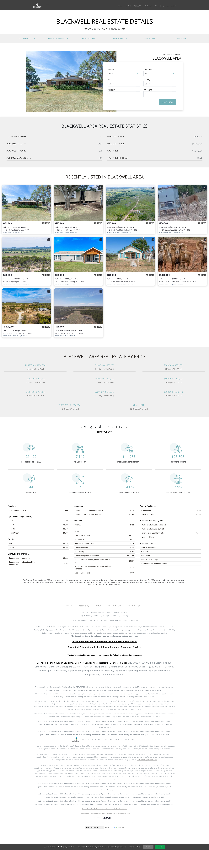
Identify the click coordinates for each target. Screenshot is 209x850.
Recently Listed (89, 38)
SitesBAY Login (134, 606)
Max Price (148, 69)
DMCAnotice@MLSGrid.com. (147, 760)
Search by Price (120, 38)
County (102, 822)
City (109, 822)
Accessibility (84, 606)
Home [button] (119, 6)
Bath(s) (146, 79)
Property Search (27, 38)
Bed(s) (110, 79)
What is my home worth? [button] (165, 6)
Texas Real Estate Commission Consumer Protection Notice (104, 641)
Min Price (112, 69)
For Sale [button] (128, 6)
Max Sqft (147, 90)
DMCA (98, 606)
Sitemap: (74, 822)
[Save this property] (48, 188)
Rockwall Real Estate (85, 822)
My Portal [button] (148, 6)
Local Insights (181, 38)
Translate (121, 827)
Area (133, 822)
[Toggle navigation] (48, 5)
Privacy (69, 606)
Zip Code (116, 822)
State (95, 822)
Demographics (151, 38)
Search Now (167, 102)
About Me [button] (138, 6)
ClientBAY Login (114, 606)
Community (125, 822)
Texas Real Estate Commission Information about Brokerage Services (104, 813)
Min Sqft (111, 90)
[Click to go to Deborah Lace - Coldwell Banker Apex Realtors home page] (39, 5)
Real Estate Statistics (58, 38)
